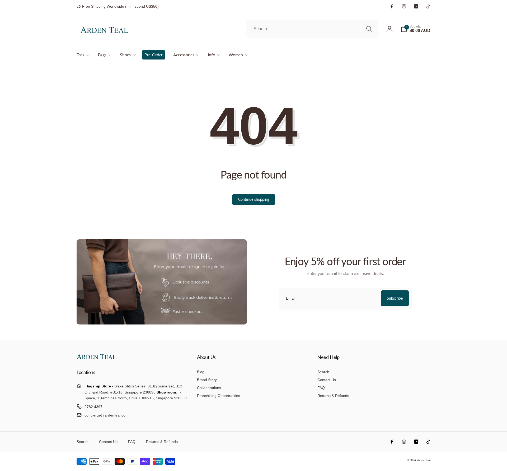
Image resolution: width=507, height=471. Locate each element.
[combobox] (312, 29)
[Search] (369, 29)
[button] (415, 29)
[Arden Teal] (96, 357)
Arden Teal (423, 460)
